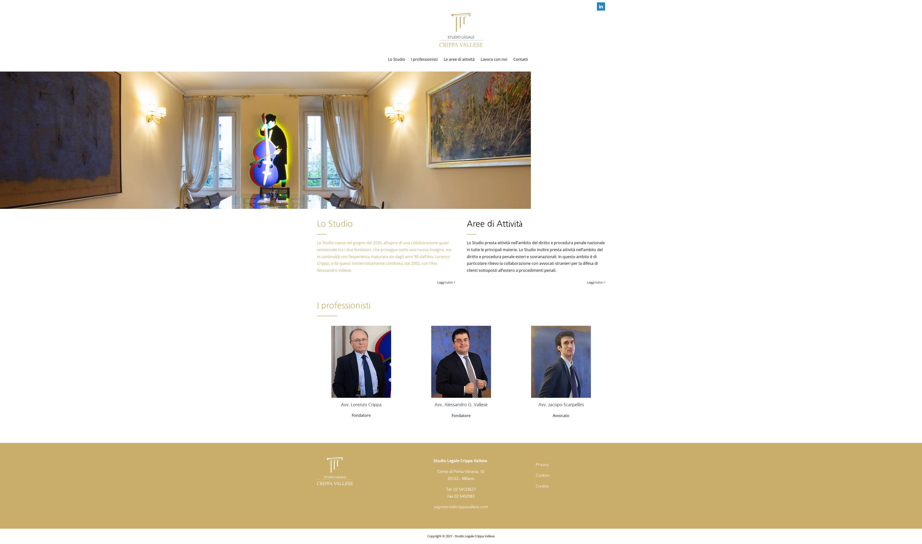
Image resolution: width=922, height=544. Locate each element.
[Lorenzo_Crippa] (361, 327)
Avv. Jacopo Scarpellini (561, 405)
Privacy (542, 464)
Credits (542, 486)
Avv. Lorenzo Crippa (361, 405)
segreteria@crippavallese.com (461, 506)
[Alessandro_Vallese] (461, 327)
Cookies (543, 475)
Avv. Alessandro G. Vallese (461, 405)
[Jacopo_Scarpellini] (561, 327)
